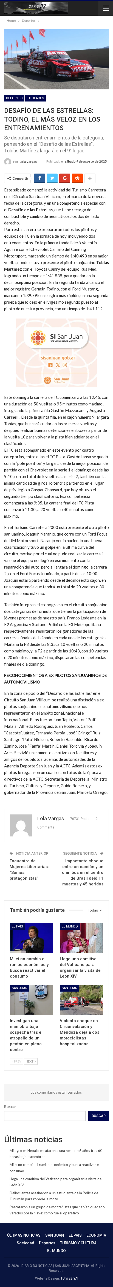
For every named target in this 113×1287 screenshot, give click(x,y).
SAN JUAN (19, 988)
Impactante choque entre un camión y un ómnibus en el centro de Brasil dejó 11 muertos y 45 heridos (82, 872)
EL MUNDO (70, 926)
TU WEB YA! (69, 1278)
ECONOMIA (96, 1235)
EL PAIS (17, 926)
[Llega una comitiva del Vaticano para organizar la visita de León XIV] (81, 938)
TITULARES (35, 98)
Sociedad (25, 1243)
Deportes (14, 98)
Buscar (10, 1106)
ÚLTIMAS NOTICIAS (24, 1235)
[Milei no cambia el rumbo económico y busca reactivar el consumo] (31, 938)
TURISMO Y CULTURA (78, 1243)
